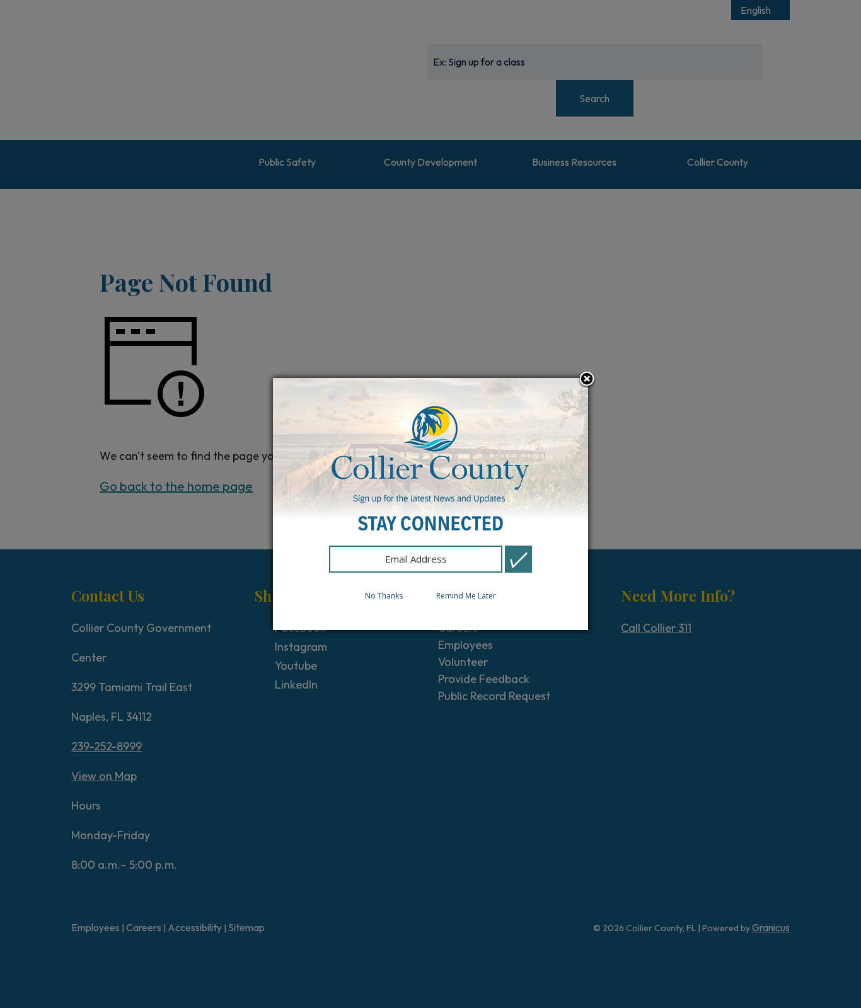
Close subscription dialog (586, 379)
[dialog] (430, 504)
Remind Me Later (466, 595)
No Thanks (384, 595)
